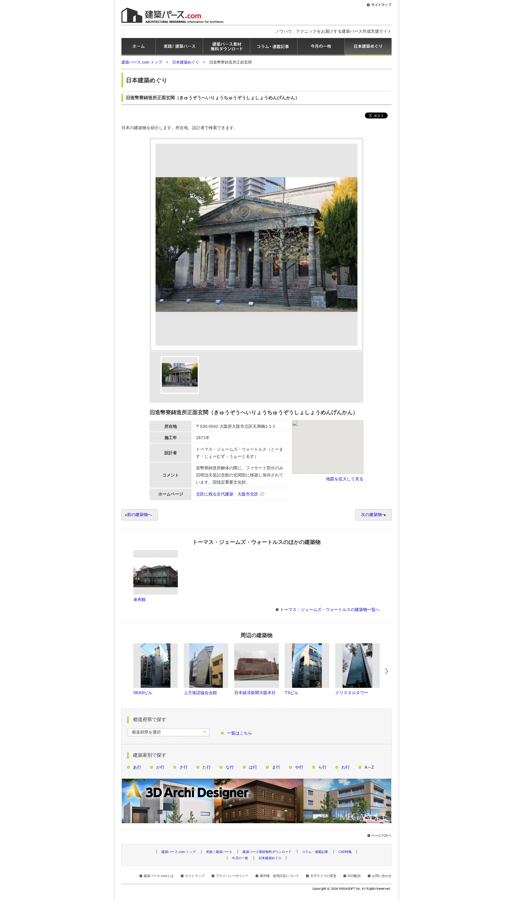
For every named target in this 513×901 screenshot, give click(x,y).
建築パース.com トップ (141, 62)
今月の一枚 (320, 47)
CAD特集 (345, 852)
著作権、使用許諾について (279, 876)
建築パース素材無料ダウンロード (226, 47)
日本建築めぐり (368, 47)
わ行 (345, 767)
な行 (230, 767)
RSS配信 (354, 876)
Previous (126, 671)
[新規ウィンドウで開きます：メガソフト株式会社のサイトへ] (352, 889)
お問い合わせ (382, 876)
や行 (299, 767)
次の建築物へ (373, 514)
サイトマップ (195, 876)
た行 (206, 767)
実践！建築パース (179, 47)
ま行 (276, 767)
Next (387, 671)
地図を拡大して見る (344, 479)
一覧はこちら (239, 733)
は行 (253, 767)
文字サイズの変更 (323, 876)
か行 (160, 767)
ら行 (322, 767)
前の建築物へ (139, 514)
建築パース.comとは (159, 876)
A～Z (369, 767)
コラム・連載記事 (273, 47)
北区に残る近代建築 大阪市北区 (227, 494)
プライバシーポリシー (232, 876)
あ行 (137, 767)
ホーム (138, 47)
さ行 (183, 767)
